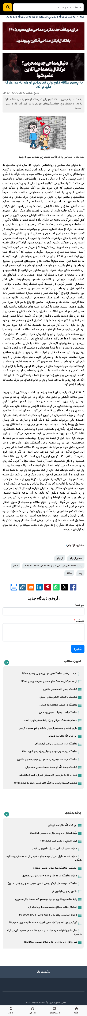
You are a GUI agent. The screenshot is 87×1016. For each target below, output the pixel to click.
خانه (76, 1013)
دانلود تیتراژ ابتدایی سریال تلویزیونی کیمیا (54, 849)
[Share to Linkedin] (39, 587)
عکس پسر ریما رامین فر (64, 891)
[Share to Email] (30, 587)
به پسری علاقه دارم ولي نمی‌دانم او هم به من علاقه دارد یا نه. (40, 17)
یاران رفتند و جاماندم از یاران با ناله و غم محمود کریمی (48, 728)
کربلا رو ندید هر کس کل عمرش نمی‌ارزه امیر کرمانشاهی (48, 775)
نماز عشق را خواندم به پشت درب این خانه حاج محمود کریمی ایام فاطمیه (44, 932)
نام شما (79, 605)
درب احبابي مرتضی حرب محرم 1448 (57, 841)
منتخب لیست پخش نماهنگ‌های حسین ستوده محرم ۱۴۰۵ (45, 783)
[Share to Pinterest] (47, 587)
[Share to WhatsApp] (56, 587)
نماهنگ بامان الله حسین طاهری (60, 689)
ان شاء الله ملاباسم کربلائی (62, 736)
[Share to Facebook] (73, 587)
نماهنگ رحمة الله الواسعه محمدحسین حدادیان (51, 767)
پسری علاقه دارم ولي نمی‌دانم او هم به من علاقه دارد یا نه (53, 565)
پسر (80, 573)
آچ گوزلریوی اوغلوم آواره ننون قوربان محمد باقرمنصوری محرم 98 (42, 923)
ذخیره (78, 648)
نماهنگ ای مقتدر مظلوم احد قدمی (58, 705)
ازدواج (59, 558)
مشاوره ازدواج (75, 545)
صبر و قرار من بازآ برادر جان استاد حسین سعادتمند (50, 942)
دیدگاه (80, 621)
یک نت (44, 1002)
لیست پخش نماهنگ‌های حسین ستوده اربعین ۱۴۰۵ (49, 681)
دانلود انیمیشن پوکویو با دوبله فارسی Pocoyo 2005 (48, 915)
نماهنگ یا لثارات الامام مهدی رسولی (58, 697)
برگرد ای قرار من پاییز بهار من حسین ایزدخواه (53, 833)
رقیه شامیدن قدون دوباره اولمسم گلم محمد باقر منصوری (46, 899)
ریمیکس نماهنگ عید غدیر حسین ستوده (55, 868)
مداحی (33, 1013)
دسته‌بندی (54, 1013)
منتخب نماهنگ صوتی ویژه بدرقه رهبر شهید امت (50, 720)
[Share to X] (64, 587)
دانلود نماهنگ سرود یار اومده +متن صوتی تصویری (49, 876)
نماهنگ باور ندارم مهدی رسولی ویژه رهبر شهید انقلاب (48, 752)
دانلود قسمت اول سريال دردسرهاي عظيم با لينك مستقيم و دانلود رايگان (44, 858)
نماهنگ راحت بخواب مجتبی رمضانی (58, 712)
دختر (15, 565)
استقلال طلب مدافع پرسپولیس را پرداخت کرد (52, 907)
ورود (11, 1013)
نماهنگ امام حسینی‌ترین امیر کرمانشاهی (55, 744)
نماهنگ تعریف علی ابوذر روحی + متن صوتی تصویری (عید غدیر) (42, 883)
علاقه (69, 573)
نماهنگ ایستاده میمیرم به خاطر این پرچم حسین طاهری (47, 759)
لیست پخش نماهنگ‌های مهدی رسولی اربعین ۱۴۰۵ (49, 673)
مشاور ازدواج (75, 558)
